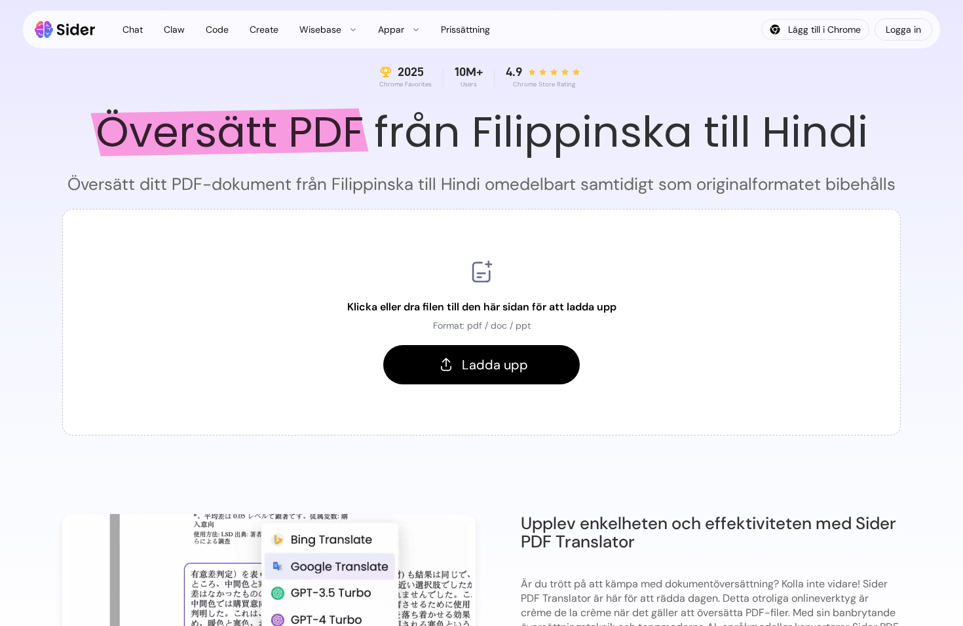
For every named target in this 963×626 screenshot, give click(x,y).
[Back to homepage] (65, 29)
